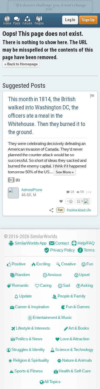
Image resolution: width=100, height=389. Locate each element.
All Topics (52, 381)
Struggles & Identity (28, 349)
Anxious (54, 274)
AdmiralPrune (31, 190)
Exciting (42, 264)
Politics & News (28, 339)
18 (72, 192)
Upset (84, 274)
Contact (61, 243)
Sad (66, 285)
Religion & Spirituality (30, 360)
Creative (68, 264)
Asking (86, 285)
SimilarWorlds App (30, 243)
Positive (18, 264)
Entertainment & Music (52, 317)
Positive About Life (79, 210)
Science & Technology (73, 349)
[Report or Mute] (92, 96)
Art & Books (78, 328)
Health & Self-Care (74, 371)
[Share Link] (51, 210)
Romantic (20, 285)
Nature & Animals (76, 360)
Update (25, 296)
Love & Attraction (74, 339)
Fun (89, 264)
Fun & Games (77, 306)
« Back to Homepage (21, 64)
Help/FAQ (86, 243)
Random (22, 274)
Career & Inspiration (31, 306)
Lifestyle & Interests (32, 328)
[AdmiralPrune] (13, 193)
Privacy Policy (62, 250)
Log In (70, 19)
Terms (89, 250)
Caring (45, 285)
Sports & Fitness (28, 371)
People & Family (71, 296)
